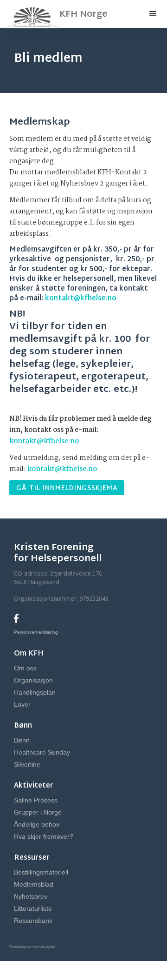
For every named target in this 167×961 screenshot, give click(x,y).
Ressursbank (33, 920)
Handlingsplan (35, 692)
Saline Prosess (36, 800)
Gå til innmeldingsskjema (66, 488)
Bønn (22, 740)
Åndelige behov (36, 824)
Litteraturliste (33, 908)
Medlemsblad (33, 884)
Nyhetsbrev (30, 896)
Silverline (27, 764)
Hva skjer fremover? (43, 836)
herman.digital (43, 947)
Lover (22, 704)
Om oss (25, 668)
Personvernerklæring (36, 632)
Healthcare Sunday (42, 752)
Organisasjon (33, 680)
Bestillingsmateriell (41, 872)
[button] (153, 14)
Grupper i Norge (38, 812)
